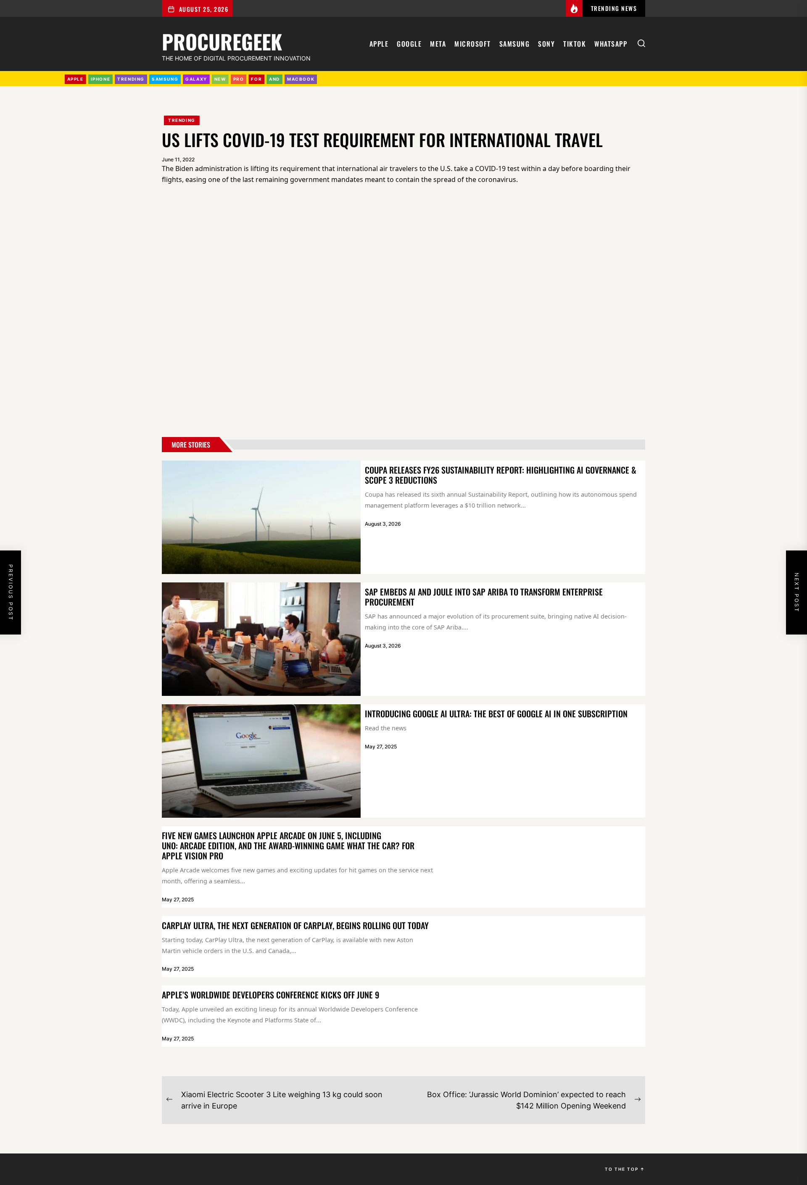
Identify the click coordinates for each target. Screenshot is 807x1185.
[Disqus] (403, 313)
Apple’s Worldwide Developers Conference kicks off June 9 (270, 994)
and (274, 79)
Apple (379, 44)
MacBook (300, 79)
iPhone (101, 79)
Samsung (514, 44)
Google (409, 44)
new (220, 79)
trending (131, 79)
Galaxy (196, 79)
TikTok (574, 44)
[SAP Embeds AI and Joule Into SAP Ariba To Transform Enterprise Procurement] (261, 639)
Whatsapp (610, 44)
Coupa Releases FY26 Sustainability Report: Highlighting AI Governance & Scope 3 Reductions (500, 474)
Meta (438, 44)
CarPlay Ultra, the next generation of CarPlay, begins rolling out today (295, 925)
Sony (546, 44)
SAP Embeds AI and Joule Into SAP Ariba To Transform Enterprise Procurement (484, 596)
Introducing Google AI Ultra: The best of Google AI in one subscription (496, 713)
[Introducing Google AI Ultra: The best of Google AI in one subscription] (261, 761)
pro (238, 79)
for (256, 79)
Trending (181, 120)
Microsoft (472, 44)
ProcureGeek (222, 40)
